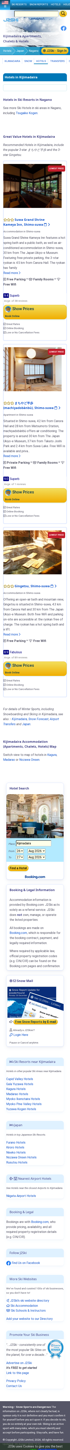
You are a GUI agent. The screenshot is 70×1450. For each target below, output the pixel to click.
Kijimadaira (12, 61)
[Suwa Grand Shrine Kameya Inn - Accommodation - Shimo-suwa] (32, 185)
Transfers (57, 61)
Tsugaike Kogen (27, 113)
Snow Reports (39, 4)
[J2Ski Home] (11, 21)
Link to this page (17, 1373)
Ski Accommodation (24, 1306)
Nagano (33, 50)
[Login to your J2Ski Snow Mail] (35, 1002)
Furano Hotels (15, 1142)
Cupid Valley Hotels (19, 1079)
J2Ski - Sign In (56, 51)
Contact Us (14, 1386)
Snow (28, 61)
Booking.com (40, 1222)
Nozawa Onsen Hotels (21, 1157)
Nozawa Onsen (29, 760)
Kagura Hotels (16, 1089)
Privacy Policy (16, 1381)
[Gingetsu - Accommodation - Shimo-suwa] (32, 552)
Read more (11, 273)
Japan (20, 50)
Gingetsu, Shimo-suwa (33, 586)
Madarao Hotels (17, 1094)
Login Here (20, 1035)
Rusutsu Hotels (16, 1162)
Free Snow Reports (35, 1022)
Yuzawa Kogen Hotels (21, 1109)
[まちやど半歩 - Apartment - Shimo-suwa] (32, 369)
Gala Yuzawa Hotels (19, 1084)
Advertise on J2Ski (19, 1363)
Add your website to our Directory (29, 1319)
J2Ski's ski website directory (29, 1300)
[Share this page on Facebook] (63, 29)
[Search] (63, 14)
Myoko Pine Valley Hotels (24, 1104)
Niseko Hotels (16, 1152)
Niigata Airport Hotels (21, 1196)
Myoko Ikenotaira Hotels (23, 1099)
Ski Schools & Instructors (28, 1310)
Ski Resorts (19, 4)
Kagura (52, 755)
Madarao (9, 760)
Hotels (7, 50)
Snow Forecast (38, 719)
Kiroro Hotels (15, 1147)
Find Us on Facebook (25, 1263)
